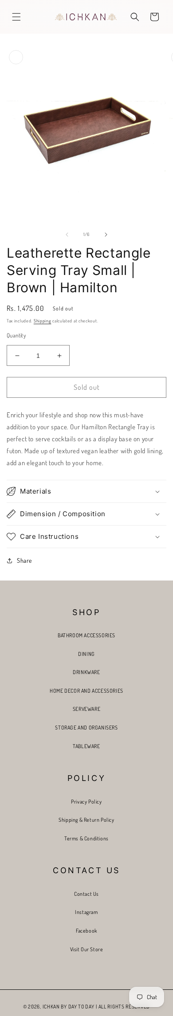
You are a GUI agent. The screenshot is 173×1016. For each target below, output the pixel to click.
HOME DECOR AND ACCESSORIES (86, 690)
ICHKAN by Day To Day (68, 1006)
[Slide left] (67, 234)
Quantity (16, 335)
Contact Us (86, 893)
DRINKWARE (86, 672)
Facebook (86, 930)
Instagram (86, 912)
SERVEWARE (86, 709)
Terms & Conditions (86, 838)
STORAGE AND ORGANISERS (86, 727)
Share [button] (24, 560)
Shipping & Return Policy (86, 819)
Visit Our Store (86, 949)
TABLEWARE (86, 746)
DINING (86, 654)
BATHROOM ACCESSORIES (86, 635)
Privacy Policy (86, 801)
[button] (16, 17)
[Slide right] (106, 234)
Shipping (42, 320)
